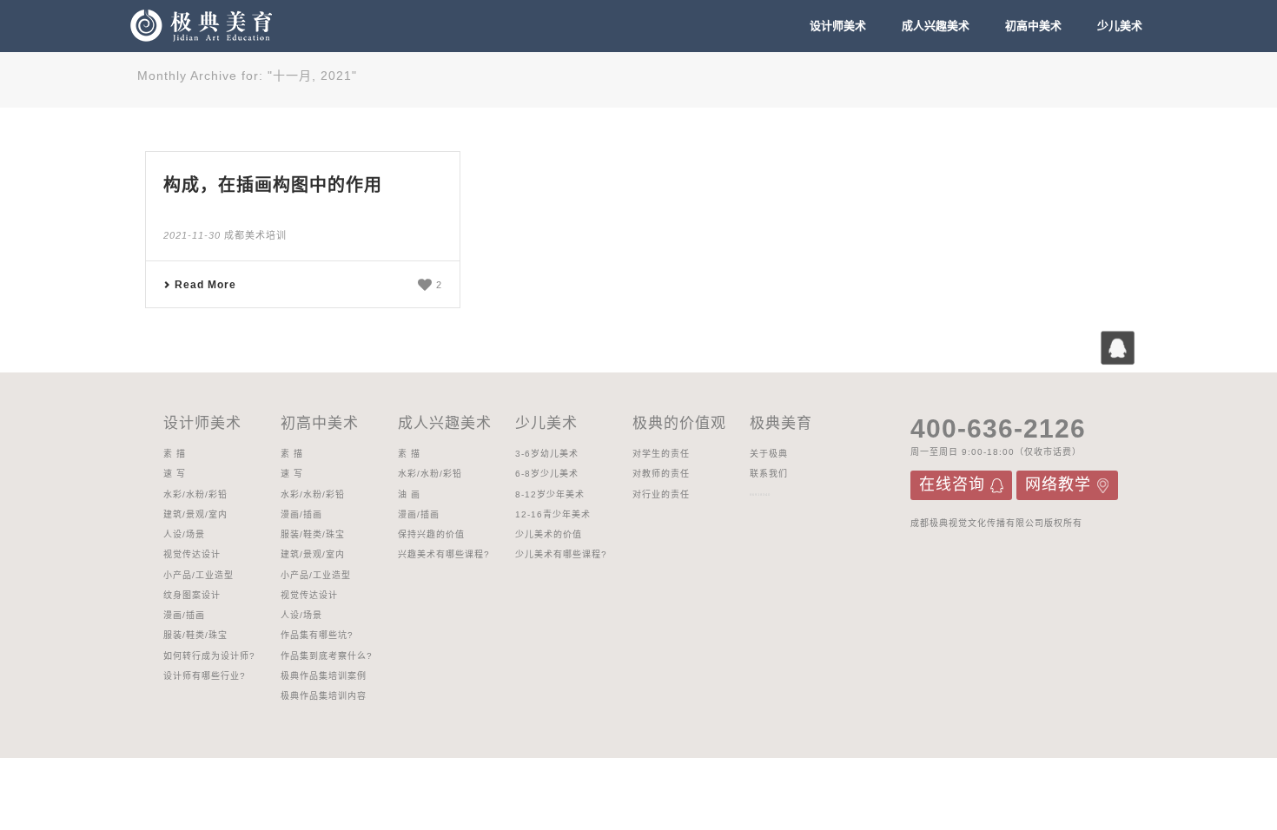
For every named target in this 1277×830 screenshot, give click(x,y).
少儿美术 (1119, 25)
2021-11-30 (192, 235)
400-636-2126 (998, 428)
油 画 (409, 494)
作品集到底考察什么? (327, 656)
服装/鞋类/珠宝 (195, 635)
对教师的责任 (661, 473)
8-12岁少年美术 (550, 494)
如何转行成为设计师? (209, 656)
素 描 (174, 453)
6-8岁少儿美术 (547, 473)
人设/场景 (184, 534)
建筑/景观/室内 (195, 514)
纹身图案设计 (192, 595)
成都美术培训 (255, 235)
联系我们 (769, 473)
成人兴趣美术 (935, 25)
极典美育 (781, 423)
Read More (205, 285)
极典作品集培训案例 (324, 676)
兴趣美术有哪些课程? (444, 554)
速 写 (174, 473)
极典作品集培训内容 (324, 696)
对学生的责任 (661, 453)
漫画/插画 (184, 615)
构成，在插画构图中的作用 (272, 184)
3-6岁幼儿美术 (547, 453)
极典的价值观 (679, 423)
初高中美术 (1033, 25)
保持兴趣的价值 (431, 534)
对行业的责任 (661, 494)
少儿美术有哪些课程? (561, 554)
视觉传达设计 (192, 554)
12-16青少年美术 (553, 514)
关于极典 (769, 453)
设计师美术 (838, 25)
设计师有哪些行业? (204, 676)
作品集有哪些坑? (317, 635)
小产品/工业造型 (198, 575)
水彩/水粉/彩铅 (195, 494)
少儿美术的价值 (548, 534)
